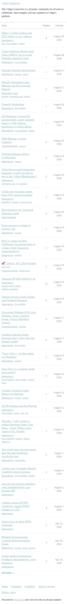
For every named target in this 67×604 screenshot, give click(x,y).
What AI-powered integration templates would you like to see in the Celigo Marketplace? (19, 173)
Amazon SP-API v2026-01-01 (19, 278)
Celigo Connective (11, 3)
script (4, 383)
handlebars (6, 202)
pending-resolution (10, 289)
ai (17, 184)
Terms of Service (46, 586)
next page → (8, 572)
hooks (25, 548)
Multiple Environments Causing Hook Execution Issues (16, 540)
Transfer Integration (13, 104)
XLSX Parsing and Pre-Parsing (19, 406)
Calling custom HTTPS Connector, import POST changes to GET (16, 506)
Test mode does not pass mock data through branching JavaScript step (19, 453)
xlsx (22, 413)
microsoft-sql (26, 202)
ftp (27, 413)
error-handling (21, 62)
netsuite (18, 74)
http (3, 43)
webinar (22, 326)
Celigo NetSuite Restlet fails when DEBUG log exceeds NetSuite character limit (18, 55)
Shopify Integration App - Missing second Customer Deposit (16, 86)
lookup (22, 43)
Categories (16, 586)
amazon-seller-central (11, 286)
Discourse (19, 599)
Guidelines (29, 586)
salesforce (6, 442)
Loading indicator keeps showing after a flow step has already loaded (18, 338)
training (22, 146)
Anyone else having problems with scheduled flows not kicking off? (18, 487)
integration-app (16, 96)
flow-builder (11, 43)
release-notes (24, 271)
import (26, 74)
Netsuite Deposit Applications (18, 70)
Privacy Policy (9, 592)
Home (5, 586)
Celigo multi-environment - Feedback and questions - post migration (19, 559)
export (16, 413)
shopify (27, 96)
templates (23, 184)
